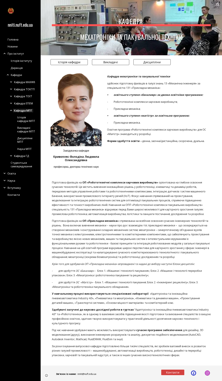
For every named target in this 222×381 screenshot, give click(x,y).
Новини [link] (12, 46)
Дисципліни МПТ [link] (24, 140)
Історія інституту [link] (21, 61)
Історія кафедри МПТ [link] (26, 119)
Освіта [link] (11, 173)
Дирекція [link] (17, 68)
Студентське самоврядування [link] (21, 164)
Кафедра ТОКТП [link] (24, 89)
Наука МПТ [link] (24, 149)
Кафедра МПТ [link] (23, 110)
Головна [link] (12, 39)
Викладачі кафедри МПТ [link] (26, 129)
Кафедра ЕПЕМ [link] (23, 103)
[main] (131, 27)
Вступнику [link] (14, 188)
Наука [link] (11, 180)
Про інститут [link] (15, 53)
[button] (218, 4)
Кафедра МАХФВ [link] (24, 82)
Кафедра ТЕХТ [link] (23, 96)
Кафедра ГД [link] (21, 156)
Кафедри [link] (16, 75)
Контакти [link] (13, 195)
